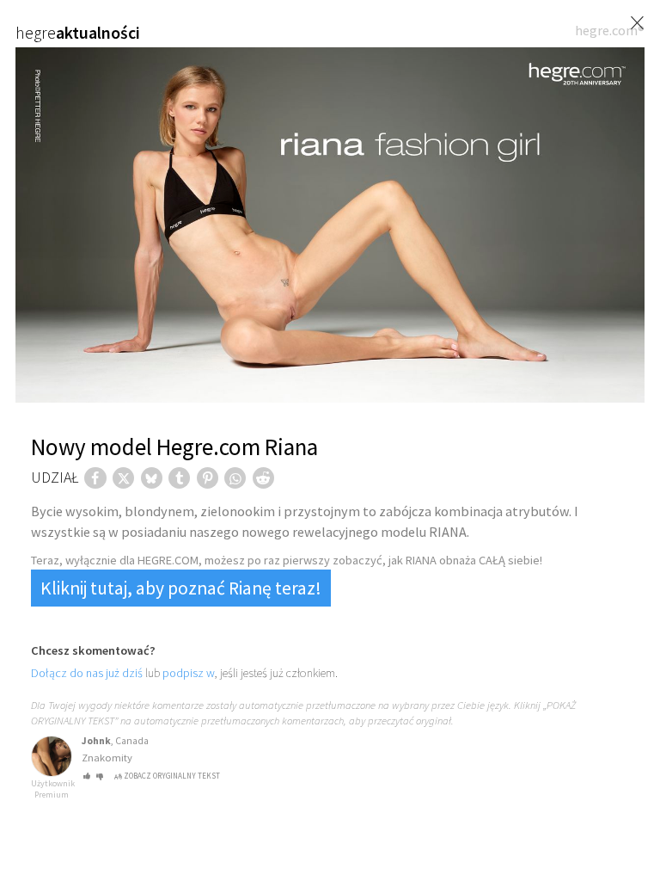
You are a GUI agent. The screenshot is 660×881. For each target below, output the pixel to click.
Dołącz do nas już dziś (87, 673)
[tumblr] (179, 478)
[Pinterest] (207, 478)
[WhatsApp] (235, 478)
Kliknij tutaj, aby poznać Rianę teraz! (180, 588)
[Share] (95, 478)
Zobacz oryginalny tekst (172, 775)
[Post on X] (123, 478)
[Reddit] (263, 478)
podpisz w (188, 673)
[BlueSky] (151, 478)
